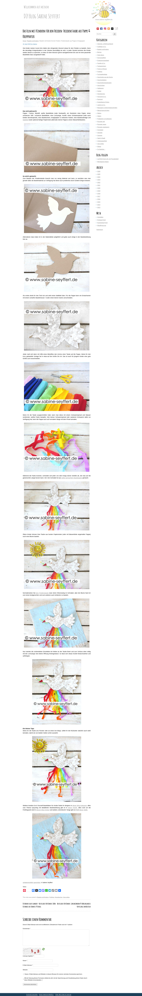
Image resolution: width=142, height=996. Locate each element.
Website (25, 969)
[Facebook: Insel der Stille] (101, 29)
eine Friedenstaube (42, 593)
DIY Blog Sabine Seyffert (42, 16)
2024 (98, 177)
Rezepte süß (101, 121)
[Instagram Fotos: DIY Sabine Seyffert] (105, 29)
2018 (98, 193)
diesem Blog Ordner (42, 810)
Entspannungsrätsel (103, 60)
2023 (98, 179)
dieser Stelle (83, 810)
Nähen (99, 113)
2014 (98, 204)
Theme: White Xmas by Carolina (63, 994)
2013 (98, 207)
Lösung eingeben (28, 956)
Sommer (99, 135)
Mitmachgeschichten (103, 110)
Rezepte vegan (101, 124)
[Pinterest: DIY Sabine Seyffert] (97, 29)
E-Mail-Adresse (28, 965)
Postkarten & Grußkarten (104, 119)
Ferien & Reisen (102, 69)
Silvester (99, 132)
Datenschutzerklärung (32, 994)
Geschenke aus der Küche (105, 77)
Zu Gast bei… (101, 149)
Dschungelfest (101, 57)
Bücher (99, 52)
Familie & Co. (101, 63)
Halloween (100, 88)
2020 (98, 188)
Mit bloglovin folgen (103, 161)
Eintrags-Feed (101, 220)
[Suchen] (114, 34)
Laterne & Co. (101, 105)
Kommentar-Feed (102, 222)
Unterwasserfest (102, 141)
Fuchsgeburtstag (102, 74)
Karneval (100, 99)
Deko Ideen (100, 55)
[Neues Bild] (43, 949)
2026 (98, 171)
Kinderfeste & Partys (103, 102)
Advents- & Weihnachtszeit (105, 44)
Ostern (99, 116)
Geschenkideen (101, 80)
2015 (98, 202)
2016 (98, 199)
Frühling (51, 897)
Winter (99, 146)
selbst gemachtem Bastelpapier (71, 478)
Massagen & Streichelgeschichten (107, 107)
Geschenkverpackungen (104, 82)
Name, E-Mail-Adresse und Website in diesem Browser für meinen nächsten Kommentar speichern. (53, 974)
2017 (98, 196)
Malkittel (25, 120)
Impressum (99, 229)
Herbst (99, 91)
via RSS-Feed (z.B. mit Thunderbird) (107, 159)
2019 (98, 191)
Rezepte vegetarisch (103, 127)
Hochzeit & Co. (101, 96)
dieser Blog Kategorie (79, 805)
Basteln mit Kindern (33, 41)
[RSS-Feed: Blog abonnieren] (108, 29)
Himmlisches (58, 897)
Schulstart (100, 130)
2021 (98, 185)
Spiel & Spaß (101, 138)
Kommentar (26, 928)
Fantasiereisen (101, 66)
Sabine (35, 44)
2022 (98, 182)
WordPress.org (101, 225)
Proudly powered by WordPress (46, 994)
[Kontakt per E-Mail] (116, 29)
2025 (98, 174)
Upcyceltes (66, 897)
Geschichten (101, 85)
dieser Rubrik (72, 808)
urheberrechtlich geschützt (31, 882)
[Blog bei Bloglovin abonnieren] (112, 29)
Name (25, 960)
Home (24, 41)
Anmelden (100, 217)
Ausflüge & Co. (101, 46)
